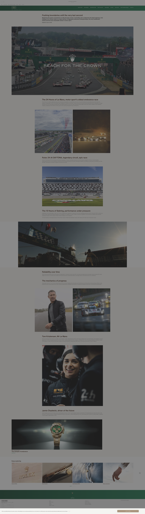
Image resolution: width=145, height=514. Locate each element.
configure (69, 511)
